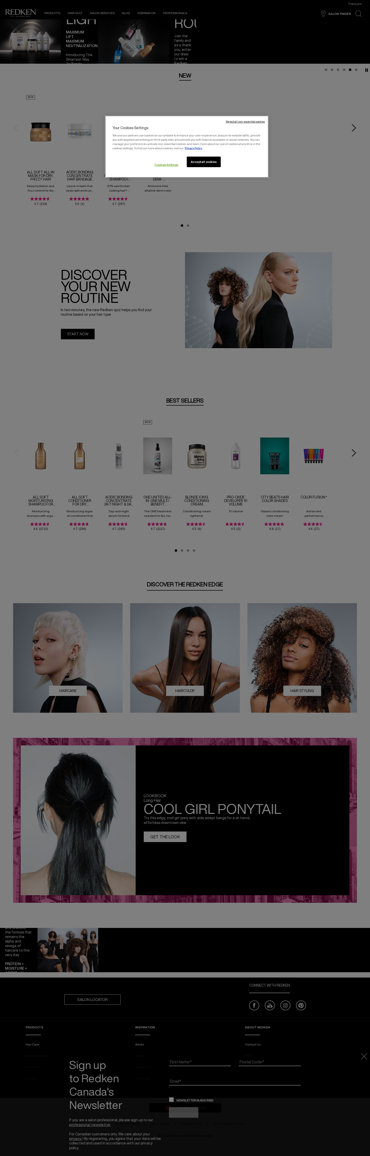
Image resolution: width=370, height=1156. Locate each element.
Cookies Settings (166, 164)
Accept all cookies (203, 161)
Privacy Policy (193, 148)
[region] (187, 147)
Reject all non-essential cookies (245, 121)
